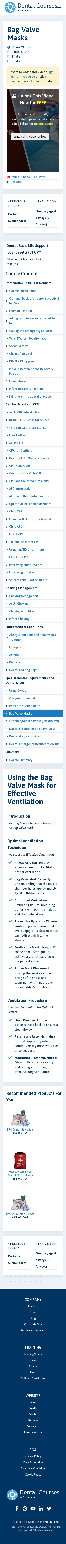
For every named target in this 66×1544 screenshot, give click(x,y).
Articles (33, 1414)
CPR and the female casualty (29, 481)
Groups (33, 1366)
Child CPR (15, 511)
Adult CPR (16, 443)
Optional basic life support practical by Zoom (34, 301)
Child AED (15, 526)
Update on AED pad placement (30, 504)
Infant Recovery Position (26, 389)
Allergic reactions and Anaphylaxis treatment (32, 637)
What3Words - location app (28, 338)
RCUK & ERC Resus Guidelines (29, 420)
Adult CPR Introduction (24, 412)
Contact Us (33, 1426)
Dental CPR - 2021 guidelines (29, 458)
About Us (33, 1306)
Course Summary (20, 760)
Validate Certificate (33, 1378)
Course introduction (22, 291)
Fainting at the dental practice (30, 396)
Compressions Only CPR (25, 473)
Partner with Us (33, 1432)
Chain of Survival (20, 353)
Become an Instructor (33, 1330)
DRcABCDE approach (23, 361)
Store (33, 1372)
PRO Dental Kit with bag (20, 1213)
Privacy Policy (33, 1456)
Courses (33, 1360)
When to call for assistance (27, 427)
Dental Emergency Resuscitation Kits (34, 744)
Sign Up (33, 1408)
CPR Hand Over (19, 465)
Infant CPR (16, 534)
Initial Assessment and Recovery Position (31, 371)
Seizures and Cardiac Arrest (28, 580)
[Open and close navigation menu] (59, 7)
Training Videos (33, 1354)
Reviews (33, 1420)
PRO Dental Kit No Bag (20, 1129)
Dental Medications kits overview (32, 729)
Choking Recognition (23, 596)
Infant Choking (19, 619)
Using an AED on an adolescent (30, 519)
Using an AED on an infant (26, 549)
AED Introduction (20, 488)
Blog (33, 1318)
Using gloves (18, 381)
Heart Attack (18, 435)
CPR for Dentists (20, 450)
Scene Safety (18, 346)
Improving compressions (25, 565)
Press (33, 1312)
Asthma (14, 655)
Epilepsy (15, 647)
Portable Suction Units (24, 706)
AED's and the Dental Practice (29, 496)
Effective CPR (18, 557)
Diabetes (15, 662)
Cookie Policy (33, 1474)
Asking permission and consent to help (32, 321)
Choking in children (22, 611)
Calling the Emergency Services (30, 331)
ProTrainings (52, 1521)
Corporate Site (33, 1324)
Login (33, 1402)
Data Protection (33, 1462)
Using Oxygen (18, 690)
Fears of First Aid (20, 311)
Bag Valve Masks (20, 713)
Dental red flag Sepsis (24, 670)
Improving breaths (21, 572)
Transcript (16, 181)
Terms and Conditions (33, 1468)
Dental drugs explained (25, 736)
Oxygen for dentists (22, 698)
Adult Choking (19, 603)
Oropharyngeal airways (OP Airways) (34, 721)
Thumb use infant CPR (24, 542)
